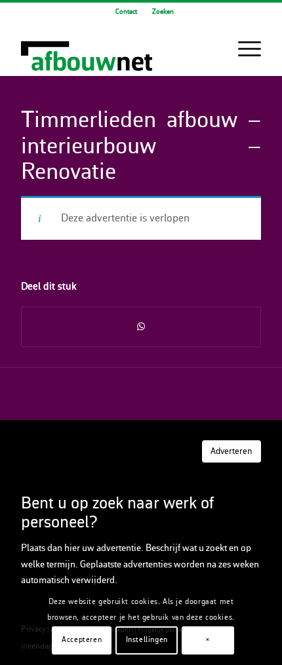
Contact (126, 12)
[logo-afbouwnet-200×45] (116, 49)
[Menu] (243, 49)
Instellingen (147, 640)
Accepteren (82, 640)
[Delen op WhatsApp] (141, 327)
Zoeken (163, 12)
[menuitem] (126, 12)
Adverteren (231, 452)
